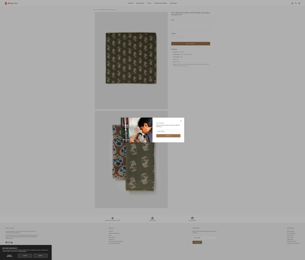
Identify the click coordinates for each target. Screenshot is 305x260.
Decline (40, 255)
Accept (25, 255)
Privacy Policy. (23, 251)
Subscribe (168, 135)
